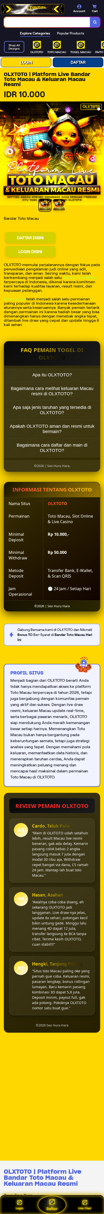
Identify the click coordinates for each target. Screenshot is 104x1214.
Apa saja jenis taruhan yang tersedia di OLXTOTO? (52, 410)
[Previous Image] (4, 154)
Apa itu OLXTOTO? (52, 374)
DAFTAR (78, 62)
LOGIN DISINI (30, 251)
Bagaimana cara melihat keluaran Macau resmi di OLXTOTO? (52, 391)
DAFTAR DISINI (30, 238)
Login (19, 1208)
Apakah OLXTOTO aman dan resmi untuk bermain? (52, 429)
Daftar (51, 1208)
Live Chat (84, 1208)
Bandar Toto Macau (80, 277)
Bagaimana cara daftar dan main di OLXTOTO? (52, 448)
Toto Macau (14, 299)
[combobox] (47, 22)
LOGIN (26, 62)
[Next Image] (100, 154)
